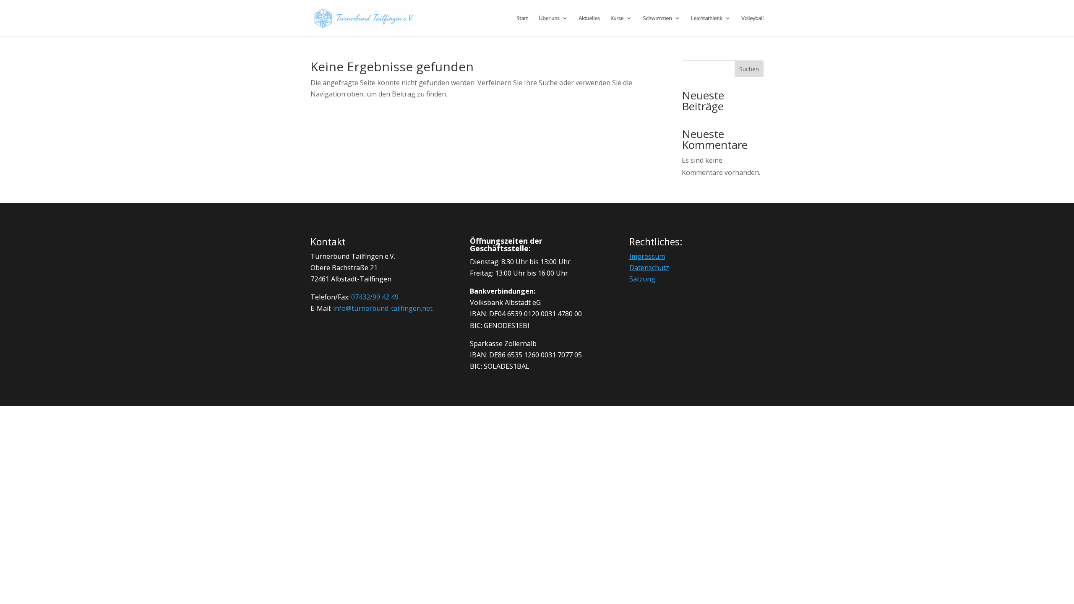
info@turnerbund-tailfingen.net (383, 308)
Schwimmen (657, 18)
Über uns (549, 18)
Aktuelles (589, 18)
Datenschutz (649, 267)
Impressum (647, 256)
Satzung (642, 279)
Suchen (749, 69)
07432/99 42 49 (375, 297)
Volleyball (752, 18)
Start (522, 18)
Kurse (616, 18)
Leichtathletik (706, 18)
